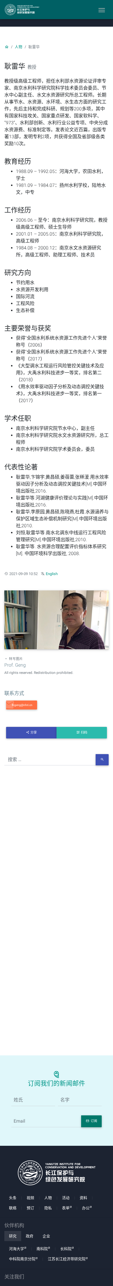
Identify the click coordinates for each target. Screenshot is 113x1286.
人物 (18, 47)
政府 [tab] (29, 1236)
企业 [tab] (46, 1236)
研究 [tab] (13, 1236)
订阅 (94, 1121)
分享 (33, 732)
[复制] (21, 705)
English (52, 574)
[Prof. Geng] (56, 621)
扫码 (84, 732)
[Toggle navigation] (101, 9)
